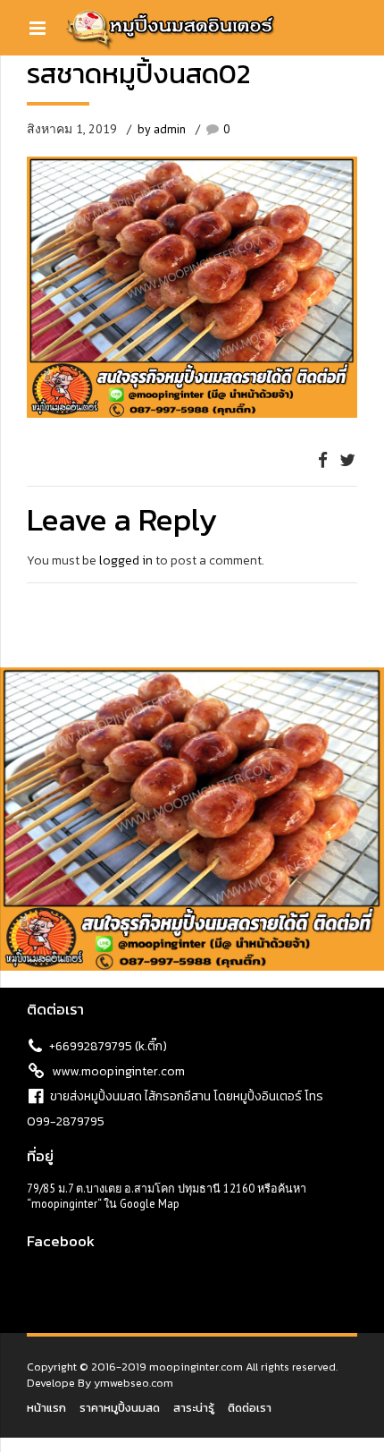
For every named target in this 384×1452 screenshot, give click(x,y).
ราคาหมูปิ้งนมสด (119, 1407)
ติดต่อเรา (249, 1407)
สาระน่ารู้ (193, 1407)
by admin (162, 129)
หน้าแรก (46, 1407)
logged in (126, 560)
